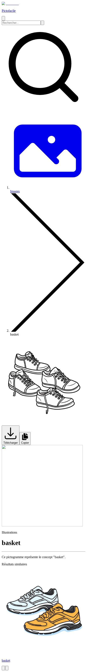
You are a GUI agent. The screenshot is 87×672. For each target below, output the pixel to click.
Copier (25, 442)
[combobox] (21, 23)
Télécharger (10, 442)
